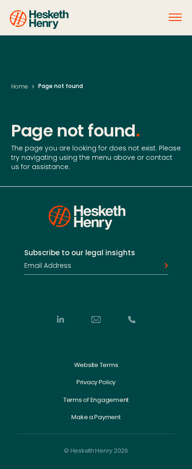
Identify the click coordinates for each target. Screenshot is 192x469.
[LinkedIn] (60, 319)
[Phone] (131, 319)
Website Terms (96, 364)
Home (19, 86)
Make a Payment (95, 417)
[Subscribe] (163, 265)
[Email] (96, 319)
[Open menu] (175, 17)
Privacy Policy (96, 382)
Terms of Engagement (96, 399)
